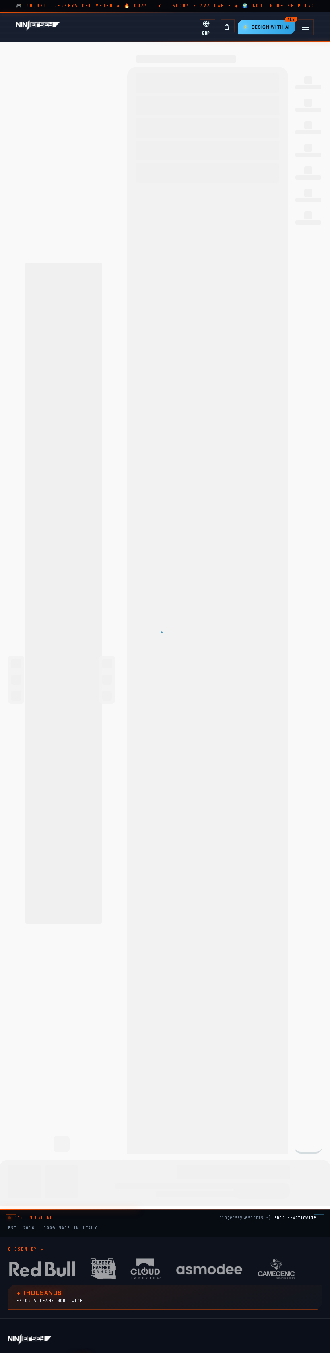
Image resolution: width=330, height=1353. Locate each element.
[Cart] (227, 27)
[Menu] (306, 27)
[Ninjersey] (38, 27)
